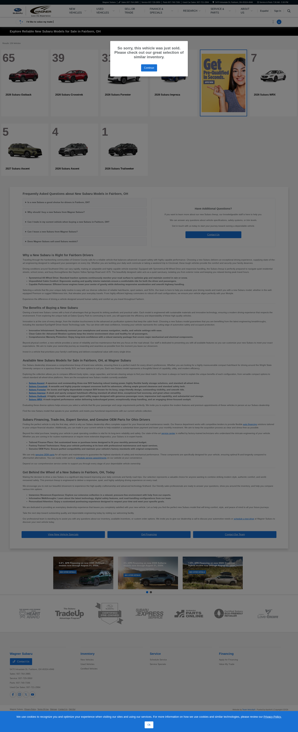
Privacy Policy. (273, 716)
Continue (149, 67)
